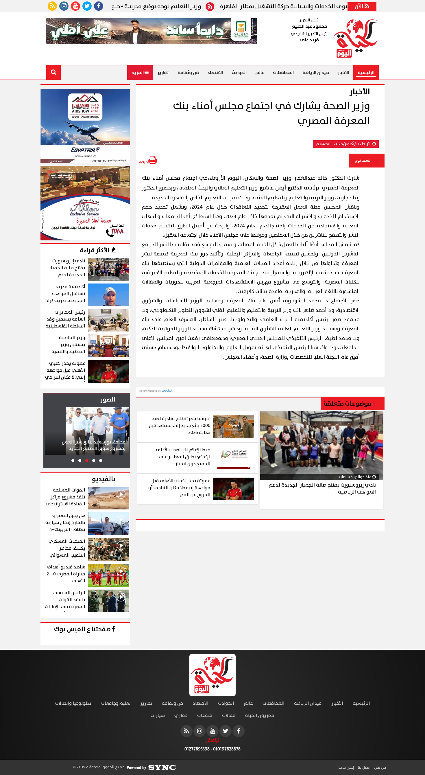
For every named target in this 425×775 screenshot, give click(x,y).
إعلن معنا (346, 767)
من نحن (379, 767)
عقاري (181, 715)
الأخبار (343, 72)
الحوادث (239, 72)
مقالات (229, 715)
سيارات (158, 715)
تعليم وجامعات (116, 703)
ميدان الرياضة (315, 72)
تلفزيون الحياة (259, 715)
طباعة (143, 162)
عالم (259, 72)
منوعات (204, 715)
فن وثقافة (188, 72)
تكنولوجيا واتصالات (73, 703)
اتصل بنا (363, 767)
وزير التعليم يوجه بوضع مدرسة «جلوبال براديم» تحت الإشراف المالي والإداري (130, 6)
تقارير (163, 72)
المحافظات (283, 72)
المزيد (138, 72)
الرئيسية (366, 72)
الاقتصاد (215, 72)
